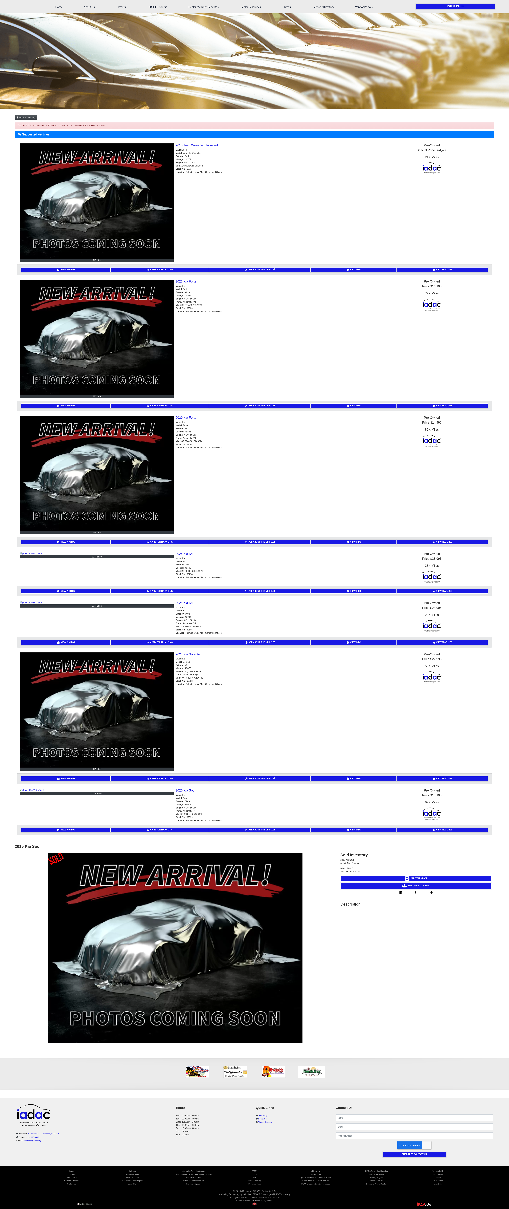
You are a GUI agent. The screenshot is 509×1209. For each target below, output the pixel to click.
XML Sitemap (437, 1181)
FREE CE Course (158, 7)
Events (122, 7)
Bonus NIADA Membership (193, 1181)
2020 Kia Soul (185, 790)
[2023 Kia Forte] (97, 337)
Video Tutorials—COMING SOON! (315, 1181)
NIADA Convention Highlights (376, 1171)
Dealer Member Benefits (203, 7)
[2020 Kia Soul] (97, 790)
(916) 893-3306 (32, 1137)
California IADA (269, 1191)
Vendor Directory (324, 7)
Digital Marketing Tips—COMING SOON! (315, 1178)
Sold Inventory (437, 1174)
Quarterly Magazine (376, 1178)
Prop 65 (254, 1174)
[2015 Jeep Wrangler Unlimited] (97, 201)
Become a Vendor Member (376, 1184)
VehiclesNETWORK (252, 1194)
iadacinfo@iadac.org (32, 1140)
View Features (444, 269)
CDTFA (254, 1171)
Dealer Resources (251, 7)
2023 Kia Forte (186, 281)
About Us (89, 7)
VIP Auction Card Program (132, 1181)
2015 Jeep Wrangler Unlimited (197, 145)
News (287, 7)
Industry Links (315, 1174)
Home (59, 7)
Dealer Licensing (254, 1181)
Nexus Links (437, 1184)
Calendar (132, 1171)
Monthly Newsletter (376, 1174)
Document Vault (254, 1184)
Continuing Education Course (193, 1171)
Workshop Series (132, 1174)
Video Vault (315, 1171)
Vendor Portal (363, 7)
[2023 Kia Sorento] (97, 710)
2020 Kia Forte (186, 417)
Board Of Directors (71, 1181)
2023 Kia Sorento (188, 654)
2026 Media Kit (437, 1171)
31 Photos (97, 557)
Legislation (262, 1119)
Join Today (262, 1116)
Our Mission (71, 1174)
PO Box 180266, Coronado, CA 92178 (43, 1134)
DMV (254, 1178)
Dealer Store (132, 1184)
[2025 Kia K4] (97, 553)
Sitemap (437, 1178)
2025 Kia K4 (184, 553)
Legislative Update (193, 1184)
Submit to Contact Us (414, 1154)
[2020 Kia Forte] (97, 473)
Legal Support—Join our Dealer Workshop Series (193, 1174)
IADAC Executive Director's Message (315, 1184)
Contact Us (71, 1184)
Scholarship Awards (193, 1178)
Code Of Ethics (71, 1178)
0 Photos (97, 260)
